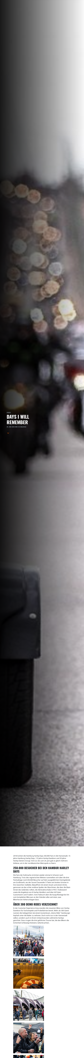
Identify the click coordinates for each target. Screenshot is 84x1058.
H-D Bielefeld (22, 427)
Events (9, 413)
